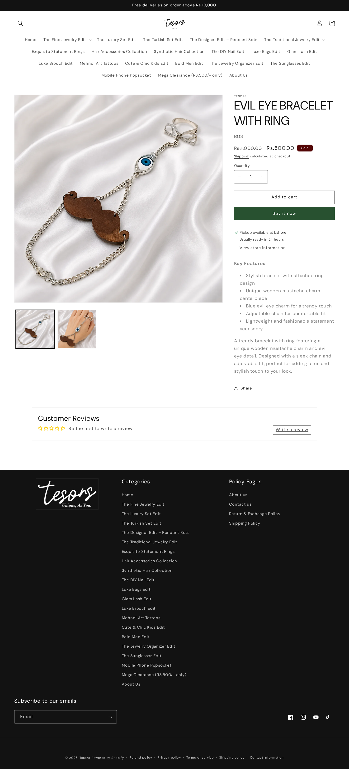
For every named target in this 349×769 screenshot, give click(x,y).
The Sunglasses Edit (142, 655)
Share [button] (246, 388)
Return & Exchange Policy (254, 513)
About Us (131, 684)
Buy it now (284, 213)
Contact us (240, 504)
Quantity (242, 165)
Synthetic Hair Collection (147, 570)
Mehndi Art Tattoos (141, 617)
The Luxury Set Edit (141, 513)
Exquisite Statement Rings (148, 551)
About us (238, 494)
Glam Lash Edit (137, 598)
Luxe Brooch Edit (139, 608)
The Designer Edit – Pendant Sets (155, 532)
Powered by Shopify (107, 758)
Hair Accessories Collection (149, 560)
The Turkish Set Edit (141, 523)
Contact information (267, 757)
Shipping (241, 156)
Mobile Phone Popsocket (147, 665)
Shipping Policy (244, 523)
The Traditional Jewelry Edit (149, 542)
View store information (263, 247)
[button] (20, 23)
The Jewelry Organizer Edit (148, 646)
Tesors (85, 758)
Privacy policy (169, 757)
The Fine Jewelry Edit (143, 504)
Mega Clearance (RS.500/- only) (154, 674)
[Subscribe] (110, 716)
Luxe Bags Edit (136, 589)
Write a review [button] (292, 430)
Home (127, 494)
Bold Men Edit (136, 636)
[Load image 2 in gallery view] (76, 329)
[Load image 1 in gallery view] (35, 329)
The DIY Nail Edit (138, 579)
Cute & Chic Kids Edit (143, 627)
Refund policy (140, 757)
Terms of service (200, 757)
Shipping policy (232, 757)
